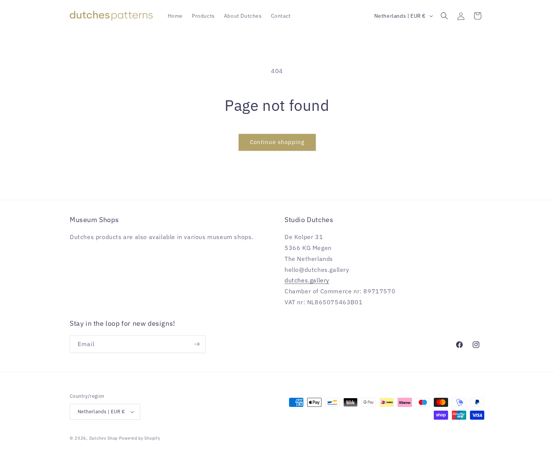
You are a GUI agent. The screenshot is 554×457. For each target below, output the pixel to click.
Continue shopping (277, 142)
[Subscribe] (196, 344)
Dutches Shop (103, 438)
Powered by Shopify (139, 438)
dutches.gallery (307, 280)
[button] (444, 16)
